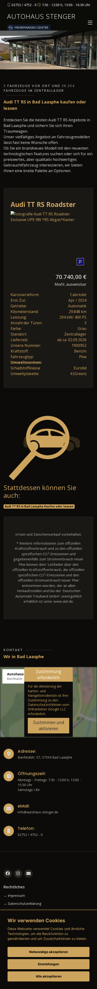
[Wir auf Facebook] (8, 873)
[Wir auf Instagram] (18, 873)
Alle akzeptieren (48, 976)
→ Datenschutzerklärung (22, 903)
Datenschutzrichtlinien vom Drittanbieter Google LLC (48, 706)
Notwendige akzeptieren (48, 952)
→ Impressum (14, 895)
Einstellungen (48, 964)
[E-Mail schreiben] (28, 873)
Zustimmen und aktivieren (48, 725)
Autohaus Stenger (41, 16)
